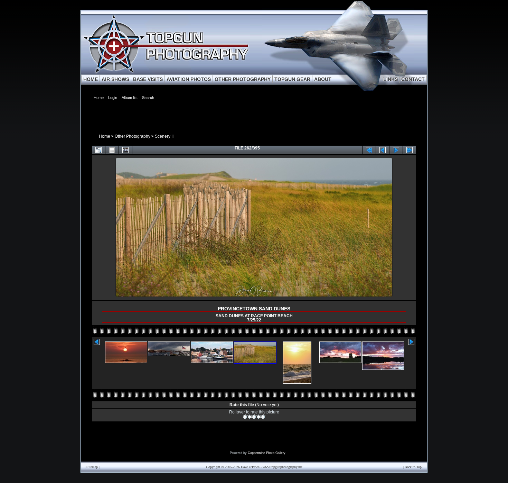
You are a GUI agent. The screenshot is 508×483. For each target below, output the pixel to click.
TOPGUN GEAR (292, 79)
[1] (245, 416)
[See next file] (396, 150)
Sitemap (92, 467)
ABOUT (322, 79)
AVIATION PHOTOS (189, 79)
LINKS (390, 79)
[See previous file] (382, 150)
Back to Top (413, 467)
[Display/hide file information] (112, 150)
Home (104, 136)
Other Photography (132, 136)
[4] (258, 416)
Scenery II (164, 136)
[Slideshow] (125, 150)
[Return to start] (369, 150)
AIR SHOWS (115, 79)
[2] (249, 416)
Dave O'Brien (250, 467)
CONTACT (413, 79)
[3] (254, 416)
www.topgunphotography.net (282, 467)
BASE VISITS (148, 79)
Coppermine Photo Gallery (266, 453)
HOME (90, 79)
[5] (263, 416)
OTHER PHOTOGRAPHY (243, 79)
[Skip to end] (409, 150)
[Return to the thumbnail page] (98, 150)
